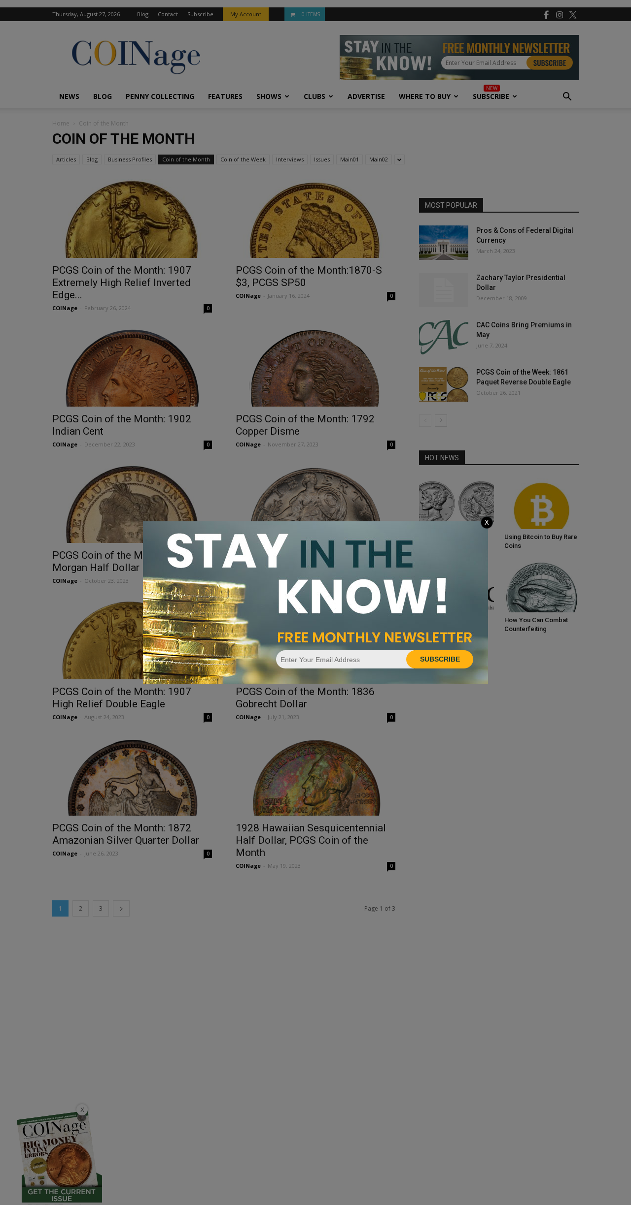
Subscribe (440, 659)
